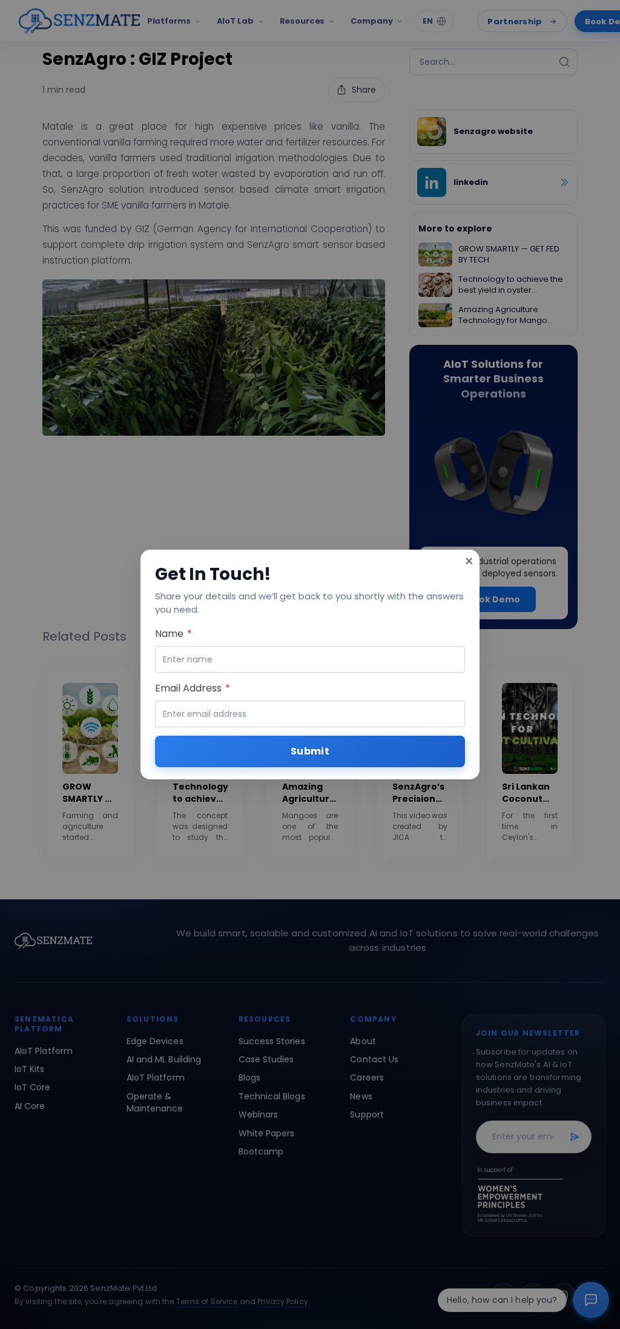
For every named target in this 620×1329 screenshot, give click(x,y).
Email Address (192, 688)
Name (173, 634)
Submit (310, 751)
